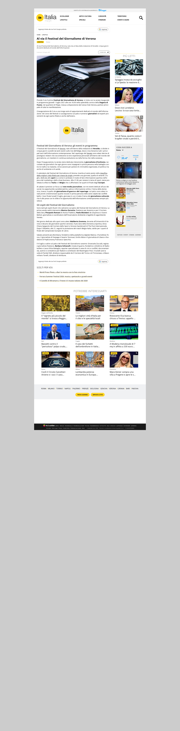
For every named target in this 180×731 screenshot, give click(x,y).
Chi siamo (48, 428)
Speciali (82, 20)
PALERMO (76, 388)
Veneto (89, 153)
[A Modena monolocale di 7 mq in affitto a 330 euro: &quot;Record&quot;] (124, 331)
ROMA (43, 388)
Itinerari (102, 20)
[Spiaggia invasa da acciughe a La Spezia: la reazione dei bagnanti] (129, 67)
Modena (112, 341)
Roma (43, 369)
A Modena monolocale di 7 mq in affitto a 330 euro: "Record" (122, 346)
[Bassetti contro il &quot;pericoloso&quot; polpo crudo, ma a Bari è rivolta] (55, 331)
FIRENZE (85, 388)
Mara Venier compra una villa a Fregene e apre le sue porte (123, 374)
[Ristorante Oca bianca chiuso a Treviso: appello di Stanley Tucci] (124, 303)
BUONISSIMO (127, 425)
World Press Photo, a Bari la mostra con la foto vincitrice (62, 272)
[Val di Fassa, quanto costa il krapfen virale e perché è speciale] (129, 124)
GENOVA (103, 388)
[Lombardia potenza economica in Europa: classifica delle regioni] (90, 360)
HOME (38, 35)
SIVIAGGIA (113, 425)
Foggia (78, 341)
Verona (48, 42)
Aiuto (83, 428)
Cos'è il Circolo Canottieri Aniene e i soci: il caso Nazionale (53, 374)
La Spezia (118, 77)
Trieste (78, 313)
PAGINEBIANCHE (94, 425)
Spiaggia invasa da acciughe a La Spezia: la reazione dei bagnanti (128, 82)
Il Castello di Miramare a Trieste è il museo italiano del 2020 (64, 281)
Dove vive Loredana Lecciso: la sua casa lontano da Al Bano (128, 110)
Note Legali (55, 428)
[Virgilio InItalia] (46, 18)
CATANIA (121, 388)
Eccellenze (64, 16)
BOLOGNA (94, 388)
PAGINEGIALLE (69, 425)
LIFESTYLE (45, 35)
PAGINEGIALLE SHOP (78, 425)
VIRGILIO (62, 425)
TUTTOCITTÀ (102, 425)
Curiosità (102, 16)
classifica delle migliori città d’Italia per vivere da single (72, 174)
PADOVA (135, 388)
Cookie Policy (66, 428)
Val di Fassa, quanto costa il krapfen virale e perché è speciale (128, 138)
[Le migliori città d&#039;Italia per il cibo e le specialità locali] (90, 303)
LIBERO (57, 425)
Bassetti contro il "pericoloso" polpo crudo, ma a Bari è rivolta (53, 346)
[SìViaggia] (102, 10)
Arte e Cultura (85, 16)
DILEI (108, 425)
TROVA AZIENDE (82, 395)
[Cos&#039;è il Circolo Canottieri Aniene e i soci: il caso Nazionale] (55, 360)
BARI (128, 388)
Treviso (112, 313)
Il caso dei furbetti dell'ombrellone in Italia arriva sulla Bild (87, 346)
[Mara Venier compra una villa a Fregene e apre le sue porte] (124, 360)
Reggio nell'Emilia (47, 313)
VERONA (112, 388)
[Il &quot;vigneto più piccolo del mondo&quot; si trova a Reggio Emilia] (55, 303)
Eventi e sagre (123, 20)
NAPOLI (68, 388)
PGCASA (87, 425)
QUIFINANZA (119, 425)
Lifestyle (63, 20)
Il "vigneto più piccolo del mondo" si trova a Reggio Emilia (53, 318)
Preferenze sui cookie (75, 428)
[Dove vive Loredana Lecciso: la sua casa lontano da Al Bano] (129, 95)
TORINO (59, 388)
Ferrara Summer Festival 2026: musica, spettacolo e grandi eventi (66, 276)
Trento (117, 133)
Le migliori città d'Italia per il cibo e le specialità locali (88, 317)
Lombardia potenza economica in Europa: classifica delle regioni (86, 374)
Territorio (121, 16)
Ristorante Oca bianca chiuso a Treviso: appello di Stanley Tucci (123, 318)
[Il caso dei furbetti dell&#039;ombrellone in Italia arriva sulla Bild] (90, 331)
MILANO (51, 388)
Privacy (60, 428)
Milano (117, 105)
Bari (42, 341)
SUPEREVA (133, 425)
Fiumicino (113, 369)
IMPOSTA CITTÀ (98, 395)
